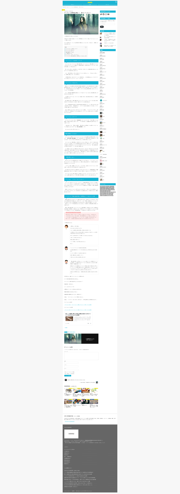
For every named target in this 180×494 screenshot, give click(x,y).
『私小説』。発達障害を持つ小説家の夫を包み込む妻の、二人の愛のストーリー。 (109, 40)
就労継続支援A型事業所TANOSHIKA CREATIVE (93, 440)
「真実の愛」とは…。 (69, 53)
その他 (66, 451)
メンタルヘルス (108, 188)
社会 (107, 193)
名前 (65, 361)
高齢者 (112, 195)
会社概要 (90, 4)
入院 (111, 189)
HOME (66, 327)
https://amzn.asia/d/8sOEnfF (69, 421)
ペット (104, 188)
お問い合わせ (107, 4)
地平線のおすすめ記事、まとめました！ (71, 486)
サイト (65, 368)
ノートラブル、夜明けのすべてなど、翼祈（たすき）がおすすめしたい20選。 (77, 481)
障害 (66, 463)
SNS (100, 186)
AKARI (90, 2)
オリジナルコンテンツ (69, 449)
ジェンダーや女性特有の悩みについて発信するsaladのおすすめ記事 (75, 475)
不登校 (104, 189)
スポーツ (110, 187)
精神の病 (66, 460)
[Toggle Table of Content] (85, 47)
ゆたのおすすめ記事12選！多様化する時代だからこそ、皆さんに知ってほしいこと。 (78, 484)
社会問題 (66, 458)
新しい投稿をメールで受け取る (69, 373)
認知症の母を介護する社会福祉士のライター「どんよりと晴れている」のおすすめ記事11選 (79, 477)
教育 (66, 454)
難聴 (110, 195)
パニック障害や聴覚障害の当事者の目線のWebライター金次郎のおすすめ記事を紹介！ (79, 472)
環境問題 (101, 193)
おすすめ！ (107, 186)
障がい (112, 194)
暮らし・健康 (67, 456)
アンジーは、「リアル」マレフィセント (72, 54)
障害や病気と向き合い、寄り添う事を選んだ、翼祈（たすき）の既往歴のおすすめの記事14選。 (80, 479)
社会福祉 (110, 193)
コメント (66, 351)
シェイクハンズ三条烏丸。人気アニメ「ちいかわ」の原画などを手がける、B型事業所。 (109, 34)
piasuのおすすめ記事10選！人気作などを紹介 (72, 470)
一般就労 (101, 189)
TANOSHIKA (103, 186)
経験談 (103, 194)
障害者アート (105, 195)
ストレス (107, 187)
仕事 (106, 189)
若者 (105, 194)
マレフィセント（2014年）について (71, 48)
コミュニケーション (102, 187)
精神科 (101, 194)
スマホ (113, 187)
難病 (108, 195)
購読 (102, 26)
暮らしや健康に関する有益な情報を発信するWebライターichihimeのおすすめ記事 (78, 474)
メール (65, 364)
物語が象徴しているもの (70, 52)
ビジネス (101, 188)
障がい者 (101, 195)
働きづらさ (109, 189)
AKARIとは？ (72, 4)
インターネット (112, 186)
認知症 (109, 194)
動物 (113, 189)
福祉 (112, 193)
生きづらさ (104, 193)
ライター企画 (112, 188)
